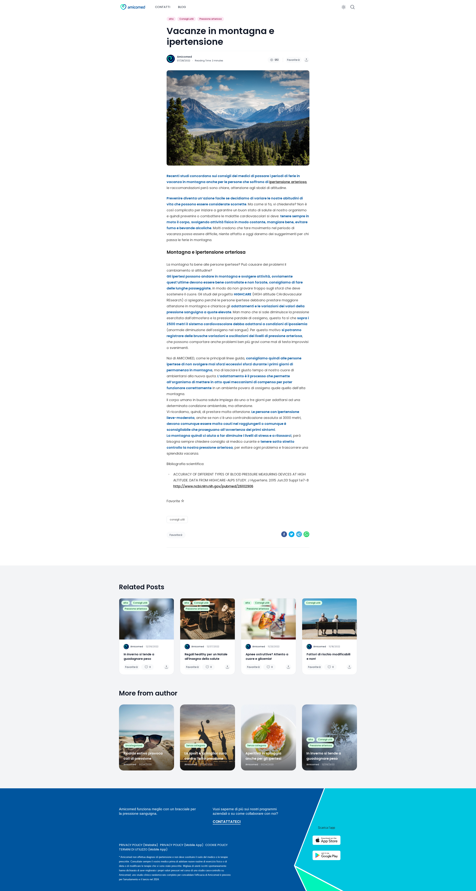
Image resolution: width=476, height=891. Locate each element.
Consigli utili (186, 18)
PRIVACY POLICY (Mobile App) (181, 845)
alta (171, 18)
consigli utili (177, 519)
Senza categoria (195, 745)
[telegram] (299, 534)
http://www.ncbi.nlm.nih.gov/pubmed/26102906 (213, 486)
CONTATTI (162, 7)
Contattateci (227, 822)
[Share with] (306, 60)
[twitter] (292, 534)
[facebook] (284, 534)
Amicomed (184, 56)
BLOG (182, 7)
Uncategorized (133, 745)
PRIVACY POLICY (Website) (138, 845)
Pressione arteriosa (211, 18)
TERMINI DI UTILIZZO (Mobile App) (143, 849)
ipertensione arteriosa (287, 182)
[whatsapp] (306, 534)
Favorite (292, 60)
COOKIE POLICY (216, 845)
